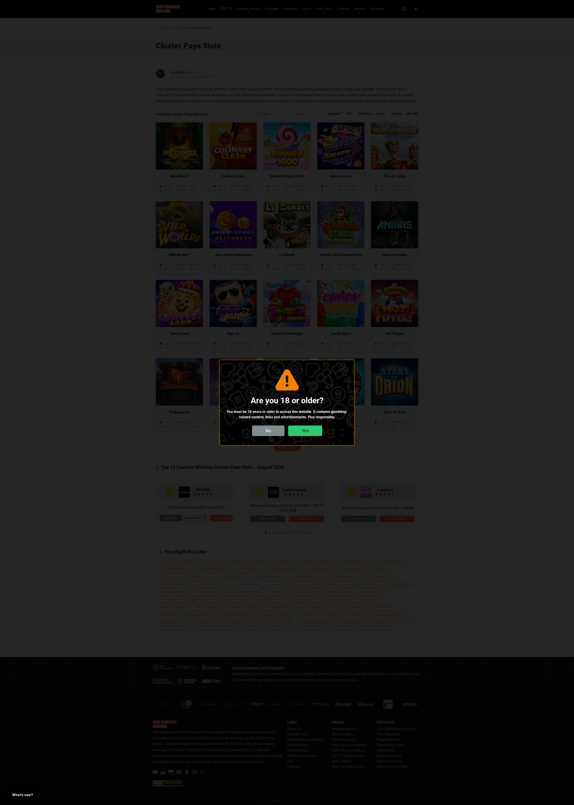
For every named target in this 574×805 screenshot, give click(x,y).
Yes (305, 430)
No (268, 430)
